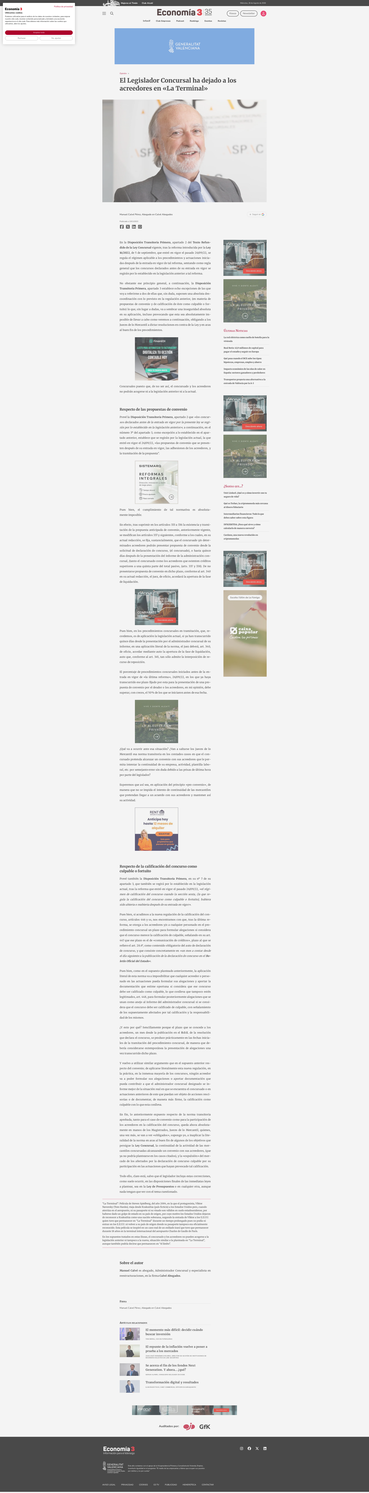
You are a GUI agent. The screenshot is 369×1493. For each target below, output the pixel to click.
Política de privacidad (63, 6)
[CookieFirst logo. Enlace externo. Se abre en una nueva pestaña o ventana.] (13, 9)
